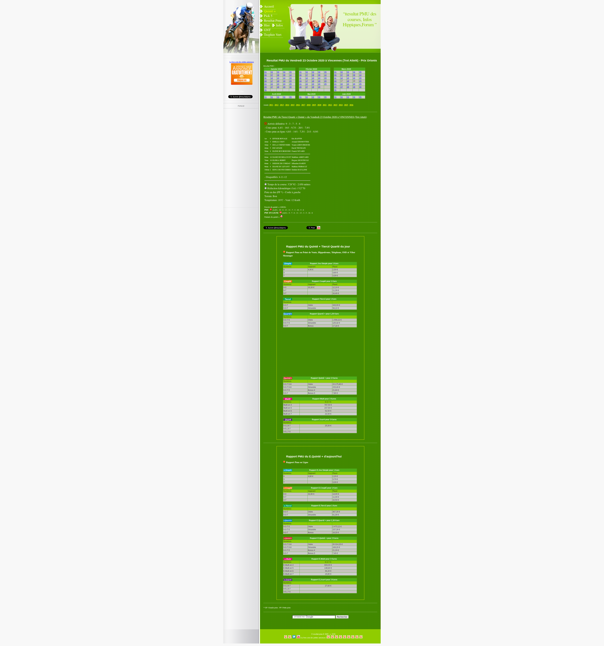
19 (284, 81)
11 (265, 78)
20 (290, 81)
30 (290, 87)
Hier (267, 25)
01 (265, 72)
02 (272, 72)
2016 (298, 105)
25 (290, 84)
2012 (276, 105)
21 (265, 84)
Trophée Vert (272, 34)
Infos (279, 25)
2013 (282, 105)
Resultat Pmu (273, 20)
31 (265, 90)
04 (284, 72)
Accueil (269, 6)
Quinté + (270, 11)
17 (272, 81)
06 (265, 75)
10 (290, 75)
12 (272, 78)
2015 (292, 105)
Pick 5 (268, 16)
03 (278, 72)
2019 (314, 105)
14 (284, 78)
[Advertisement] (347, 143)
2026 (351, 105)
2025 (346, 105)
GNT (267, 30)
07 (272, 75)
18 (278, 81)
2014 (287, 105)
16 (265, 81)
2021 (325, 105)
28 (278, 87)
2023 (335, 105)
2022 (330, 105)
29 (284, 87)
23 (278, 84)
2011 (271, 105)
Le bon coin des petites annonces (313, 637)
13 (278, 78)
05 (290, 72)
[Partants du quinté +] (281, 217)
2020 (319, 105)
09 (284, 75)
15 (290, 78)
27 (272, 87)
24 (284, 84)
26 (265, 87)
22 (272, 84)
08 (278, 75)
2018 (308, 105)
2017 (303, 105)
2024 (341, 105)
